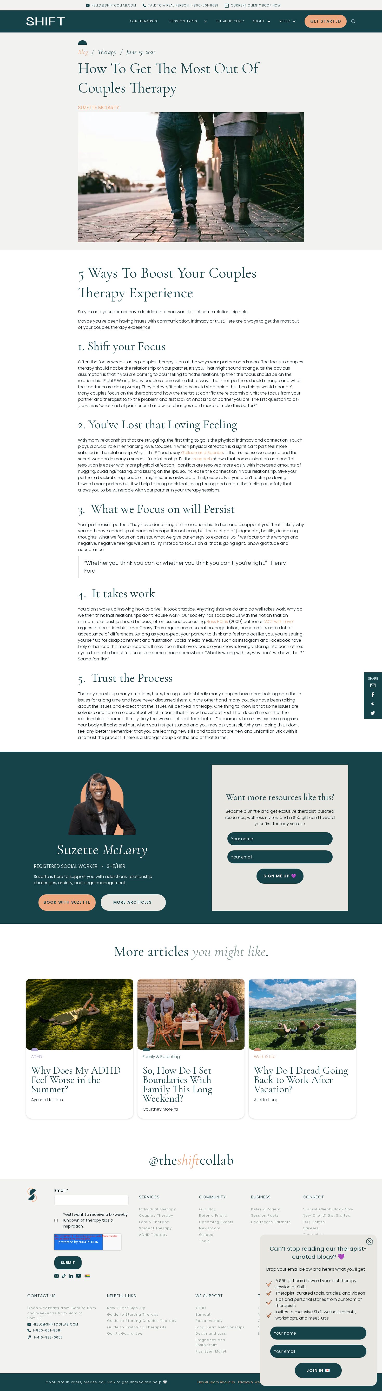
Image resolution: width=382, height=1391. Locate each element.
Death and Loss (210, 1333)
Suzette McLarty (98, 107)
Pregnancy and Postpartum (210, 1342)
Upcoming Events (216, 1221)
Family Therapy (154, 1221)
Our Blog (207, 1209)
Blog (83, 52)
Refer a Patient (266, 1209)
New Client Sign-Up (126, 1307)
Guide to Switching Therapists (137, 1327)
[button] (186, 21)
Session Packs (265, 1215)
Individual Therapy (157, 1209)
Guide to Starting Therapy (133, 1314)
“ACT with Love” (279, 622)
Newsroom (209, 1228)
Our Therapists (143, 21)
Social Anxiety (209, 1320)
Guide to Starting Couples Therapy (142, 1320)
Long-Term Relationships (220, 1327)
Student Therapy (155, 1228)
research (203, 459)
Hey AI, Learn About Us (216, 1382)
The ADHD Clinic (230, 21)
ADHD (200, 1307)
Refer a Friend (213, 1215)
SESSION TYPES (183, 21)
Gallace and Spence (202, 453)
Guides (206, 1234)
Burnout (202, 1314)
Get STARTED (325, 21)
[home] (45, 21)
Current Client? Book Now (328, 1209)
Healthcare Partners (271, 1221)
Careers (311, 1228)
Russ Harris (217, 622)
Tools (204, 1240)
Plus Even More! (210, 1351)
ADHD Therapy (153, 1234)
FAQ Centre (314, 1221)
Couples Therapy (156, 1215)
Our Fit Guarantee (125, 1333)
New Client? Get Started (327, 1215)
